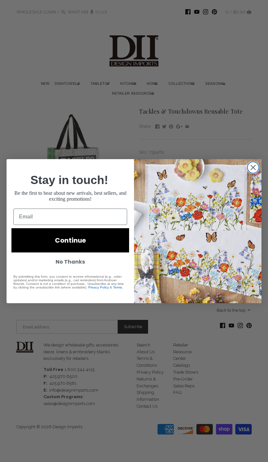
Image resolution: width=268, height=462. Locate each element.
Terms (117, 287)
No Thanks (70, 262)
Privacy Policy (98, 287)
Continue (70, 240)
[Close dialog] (253, 167)
